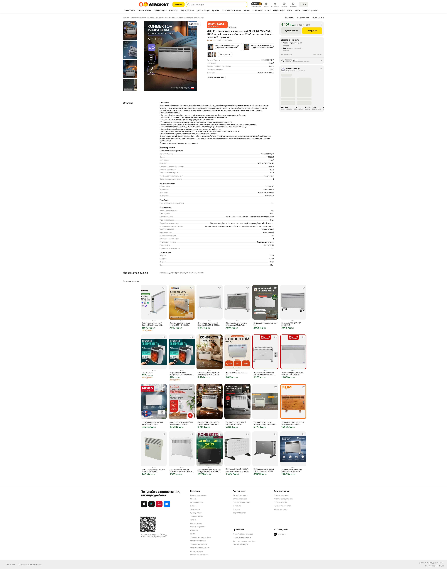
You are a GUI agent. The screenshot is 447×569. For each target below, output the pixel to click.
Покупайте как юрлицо (241, 502)
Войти (303, 4)
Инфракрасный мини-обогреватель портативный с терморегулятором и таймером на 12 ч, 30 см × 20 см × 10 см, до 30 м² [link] (181, 374)
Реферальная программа (283, 499)
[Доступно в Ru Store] (167, 507)
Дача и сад (194, 530)
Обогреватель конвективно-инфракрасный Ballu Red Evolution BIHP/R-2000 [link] (236, 324)
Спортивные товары (198, 541)
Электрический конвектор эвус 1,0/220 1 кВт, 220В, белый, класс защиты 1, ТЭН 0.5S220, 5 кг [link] (180, 324)
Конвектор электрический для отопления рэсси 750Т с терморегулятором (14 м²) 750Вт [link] (181, 423)
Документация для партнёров (244, 541)
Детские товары (196, 551)
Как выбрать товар (240, 495)
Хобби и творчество (198, 527)
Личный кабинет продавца (243, 534)
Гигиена (193, 506)
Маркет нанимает (280, 509)
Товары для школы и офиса (200, 537)
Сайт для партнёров (240, 544)
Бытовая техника (196, 502)
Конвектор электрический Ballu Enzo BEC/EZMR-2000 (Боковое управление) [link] (208, 324)
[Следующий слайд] (197, 56)
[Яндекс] (441, 566)
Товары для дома (196, 516)
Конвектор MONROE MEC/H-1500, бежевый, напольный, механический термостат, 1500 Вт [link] (208, 423)
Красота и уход (196, 523)
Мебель (193, 499)
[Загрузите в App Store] (144, 507)
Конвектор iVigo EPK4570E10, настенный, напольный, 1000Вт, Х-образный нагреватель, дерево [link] (292, 423)
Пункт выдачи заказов (282, 506)
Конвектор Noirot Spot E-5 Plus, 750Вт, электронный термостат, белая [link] (153, 471)
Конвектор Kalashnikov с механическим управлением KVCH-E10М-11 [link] (264, 423)
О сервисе (237, 506)
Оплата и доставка (240, 499)
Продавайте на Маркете (242, 537)
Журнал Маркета (239, 513)
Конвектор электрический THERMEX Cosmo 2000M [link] (264, 470)
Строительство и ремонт (199, 548)
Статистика (10, 564)
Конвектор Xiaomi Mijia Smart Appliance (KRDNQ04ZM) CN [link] (208, 374)
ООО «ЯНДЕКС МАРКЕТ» (434, 563)
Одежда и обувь (196, 513)
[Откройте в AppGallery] (159, 507)
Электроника (195, 509)
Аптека (193, 520)
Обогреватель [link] (147, 373)
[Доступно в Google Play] (151, 507)
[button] (217, 24)
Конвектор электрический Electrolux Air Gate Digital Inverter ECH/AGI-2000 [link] (291, 471)
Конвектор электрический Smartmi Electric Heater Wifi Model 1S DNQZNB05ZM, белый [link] (154, 324)
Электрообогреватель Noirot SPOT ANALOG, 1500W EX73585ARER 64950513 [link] (292, 374)
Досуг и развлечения (198, 495)
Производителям (280, 502)
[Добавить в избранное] (163, 288)
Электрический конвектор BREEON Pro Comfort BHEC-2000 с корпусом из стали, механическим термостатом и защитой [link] (265, 374)
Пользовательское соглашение (30, 564)
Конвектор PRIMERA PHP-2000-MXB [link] (291, 324)
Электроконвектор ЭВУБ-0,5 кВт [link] (236, 374)
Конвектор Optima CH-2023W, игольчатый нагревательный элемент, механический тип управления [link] (237, 470)
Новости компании (281, 495)
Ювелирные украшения (199, 555)
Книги (192, 534)
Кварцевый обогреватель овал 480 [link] (265, 324)
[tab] (129, 11)
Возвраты (236, 509)
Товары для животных (198, 544)
